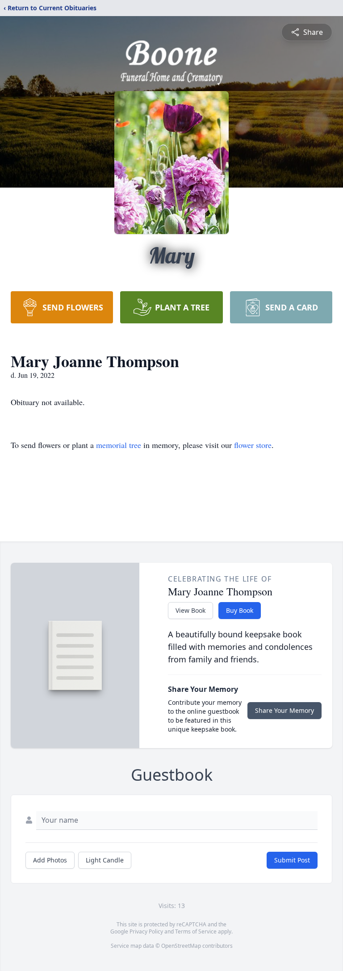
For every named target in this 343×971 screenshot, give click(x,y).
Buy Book (239, 610)
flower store (253, 444)
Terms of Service (196, 931)
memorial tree (118, 444)
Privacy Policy (146, 931)
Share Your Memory (284, 710)
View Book (190, 610)
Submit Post (292, 860)
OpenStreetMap (181, 946)
